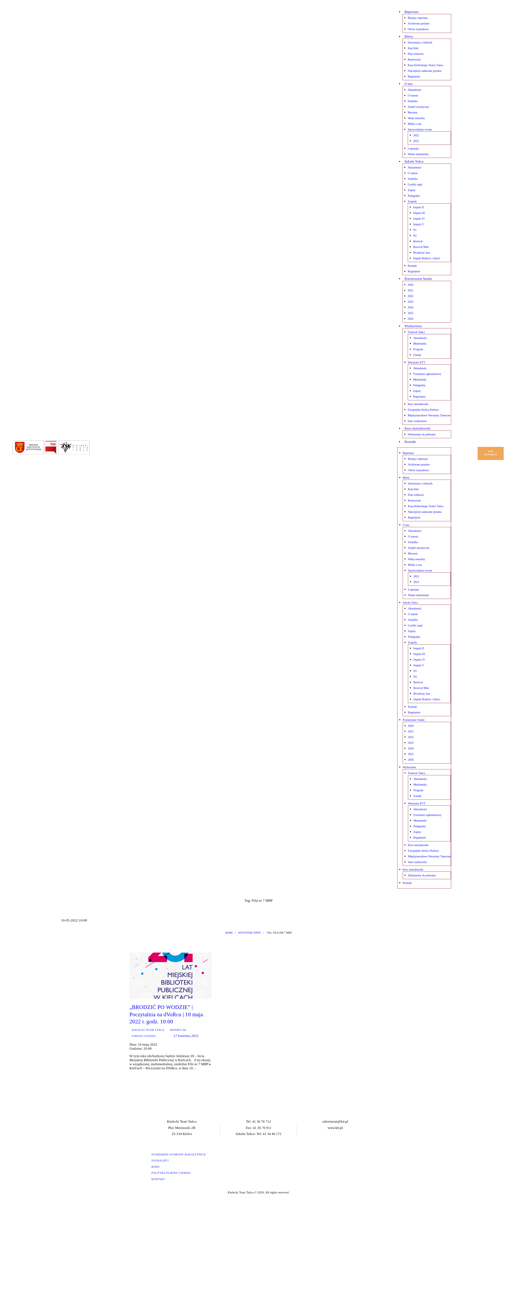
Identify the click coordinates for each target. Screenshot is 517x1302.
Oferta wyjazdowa (418, 29)
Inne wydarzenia (417, 421)
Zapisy (411, 190)
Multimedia (419, 343)
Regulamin (414, 76)
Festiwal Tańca (416, 332)
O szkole (413, 173)
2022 (416, 135)
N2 (415, 235)
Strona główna (144, 1036)
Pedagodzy (414, 195)
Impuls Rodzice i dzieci (426, 258)
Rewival (417, 241)
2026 (410, 318)
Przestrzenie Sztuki (418, 279)
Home (229, 932)
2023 (416, 141)
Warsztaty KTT (416, 362)
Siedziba (412, 101)
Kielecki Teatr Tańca (148, 1030)
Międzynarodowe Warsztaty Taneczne (429, 415)
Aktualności (414, 89)
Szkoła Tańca (414, 161)
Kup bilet (413, 48)
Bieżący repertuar (418, 17)
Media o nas (414, 123)
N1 (415, 230)
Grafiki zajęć (415, 184)
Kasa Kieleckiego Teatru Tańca (425, 65)
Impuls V (418, 224)
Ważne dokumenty (418, 154)
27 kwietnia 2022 (186, 1036)
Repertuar (412, 12)
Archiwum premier (419, 23)
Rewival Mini (421, 247)
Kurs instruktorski (418, 404)
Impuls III (419, 213)
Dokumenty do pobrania (421, 434)
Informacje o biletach (420, 42)
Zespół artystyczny (418, 106)
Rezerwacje (414, 59)
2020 (410, 284)
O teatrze (413, 95)
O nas (409, 84)
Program (418, 349)
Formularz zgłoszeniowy (427, 373)
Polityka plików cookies (171, 1172)
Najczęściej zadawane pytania (424, 70)
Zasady (417, 354)
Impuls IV (419, 218)
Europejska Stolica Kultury (423, 409)
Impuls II (418, 207)
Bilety (409, 36)
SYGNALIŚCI (160, 1160)
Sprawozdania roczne (420, 129)
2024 (410, 307)
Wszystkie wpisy (249, 932)
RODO (155, 1166)
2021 (410, 290)
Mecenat (412, 112)
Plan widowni (415, 53)
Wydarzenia (413, 326)
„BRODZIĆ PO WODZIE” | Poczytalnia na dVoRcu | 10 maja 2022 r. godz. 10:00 (166, 1014)
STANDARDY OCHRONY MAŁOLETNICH (178, 1154)
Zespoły (412, 201)
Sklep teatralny (416, 118)
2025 (410, 313)
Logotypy (413, 148)
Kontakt (412, 265)
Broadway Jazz (421, 252)
